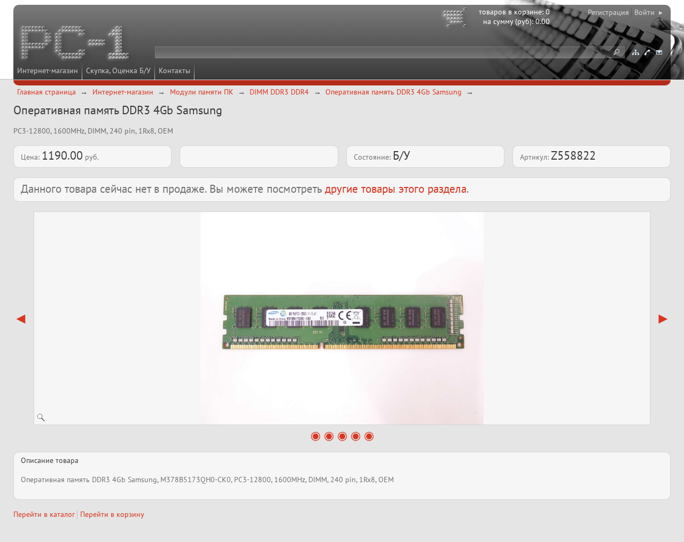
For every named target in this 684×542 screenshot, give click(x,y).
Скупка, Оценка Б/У (118, 70)
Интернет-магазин (47, 70)
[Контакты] (647, 52)
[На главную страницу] (75, 44)
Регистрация (608, 12)
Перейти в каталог (44, 514)
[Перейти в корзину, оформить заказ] (456, 19)
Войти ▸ (648, 12)
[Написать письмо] (659, 52)
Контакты (174, 70)
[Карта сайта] (635, 52)
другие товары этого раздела (396, 189)
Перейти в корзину (112, 514)
